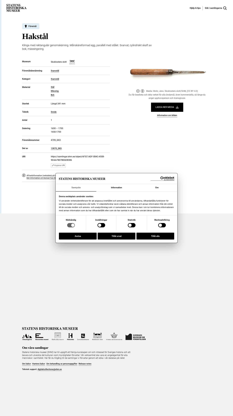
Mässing (55, 91)
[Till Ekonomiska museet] (41, 336)
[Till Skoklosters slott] (97, 336)
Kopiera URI (59, 165)
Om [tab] (157, 187)
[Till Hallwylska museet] (58, 336)
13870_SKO (56, 148)
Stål (52, 87)
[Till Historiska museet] (70, 336)
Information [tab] (116, 187)
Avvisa (78, 236)
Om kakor (26, 364)
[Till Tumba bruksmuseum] (114, 336)
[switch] (101, 225)
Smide (53, 112)
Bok (52, 95)
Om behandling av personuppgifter (61, 364)
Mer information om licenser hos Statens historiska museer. (51, 178)
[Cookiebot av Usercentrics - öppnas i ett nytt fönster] (162, 178)
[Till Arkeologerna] (27, 336)
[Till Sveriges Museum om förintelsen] (136, 336)
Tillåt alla (155, 236)
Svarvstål (55, 71)
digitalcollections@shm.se (50, 369)
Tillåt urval (116, 236)
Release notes (85, 364)
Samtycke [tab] (76, 187)
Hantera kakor (38, 364)
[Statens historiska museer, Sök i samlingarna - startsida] (16, 7)
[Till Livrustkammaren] (83, 336)
